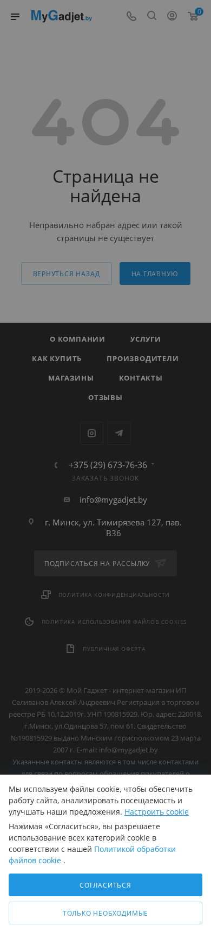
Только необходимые (105, 913)
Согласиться (105, 885)
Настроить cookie (156, 812)
